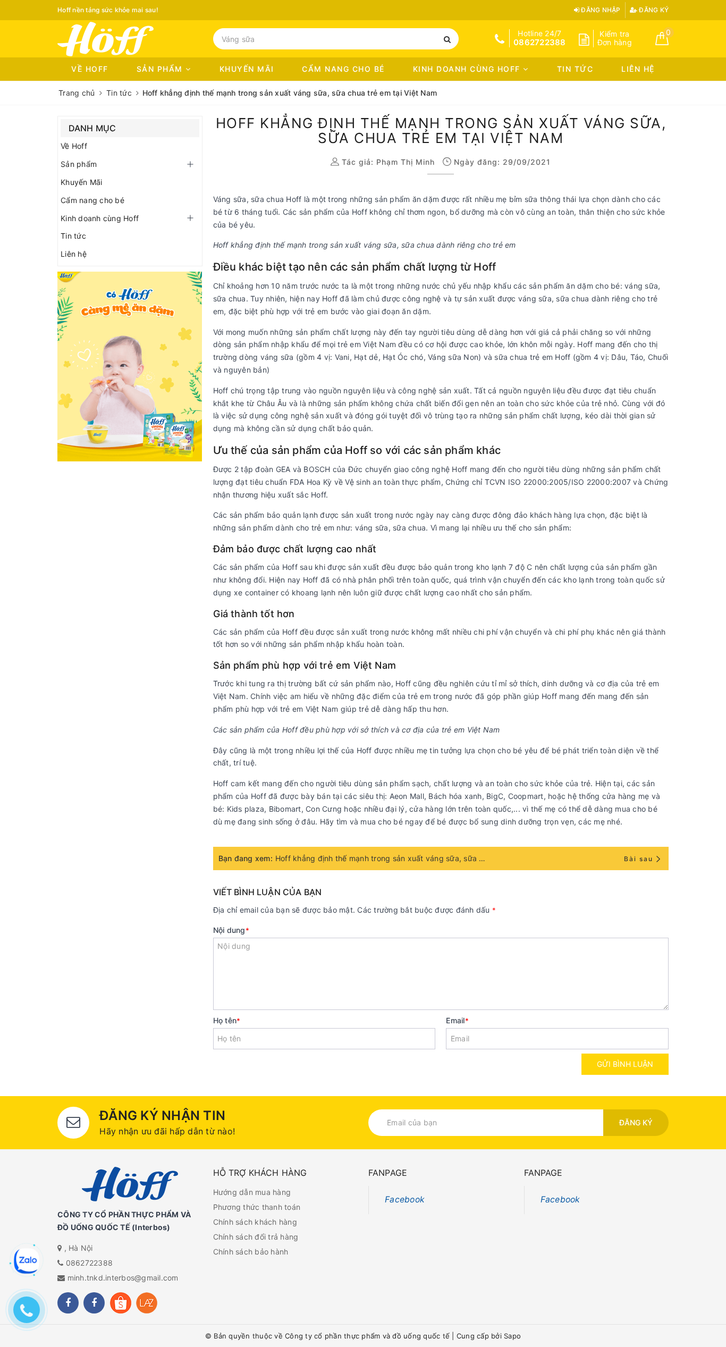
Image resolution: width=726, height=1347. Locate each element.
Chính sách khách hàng (255, 1221)
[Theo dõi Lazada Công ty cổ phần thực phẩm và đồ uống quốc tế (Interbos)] (146, 1303)
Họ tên (227, 1020)
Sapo (512, 1336)
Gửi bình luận (625, 1063)
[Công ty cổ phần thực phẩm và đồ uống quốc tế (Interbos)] (129, 39)
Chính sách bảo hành (251, 1251)
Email (457, 1020)
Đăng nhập (600, 10)
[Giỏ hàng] (662, 42)
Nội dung (231, 930)
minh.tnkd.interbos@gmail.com (123, 1277)
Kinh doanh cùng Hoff (468, 68)
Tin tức (575, 68)
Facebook (405, 1199)
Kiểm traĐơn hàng (614, 38)
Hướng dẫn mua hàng (252, 1192)
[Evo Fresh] (129, 366)
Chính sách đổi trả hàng (256, 1236)
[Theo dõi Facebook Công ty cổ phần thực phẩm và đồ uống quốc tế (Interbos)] (68, 1303)
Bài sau (638, 859)
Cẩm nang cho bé (343, 68)
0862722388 (89, 1262)
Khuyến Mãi (247, 68)
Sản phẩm (161, 68)
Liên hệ (638, 68)
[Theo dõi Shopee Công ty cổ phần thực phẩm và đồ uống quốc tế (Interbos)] (120, 1303)
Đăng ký (653, 10)
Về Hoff (89, 68)
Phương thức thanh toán (257, 1206)
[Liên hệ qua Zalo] (26, 1261)
